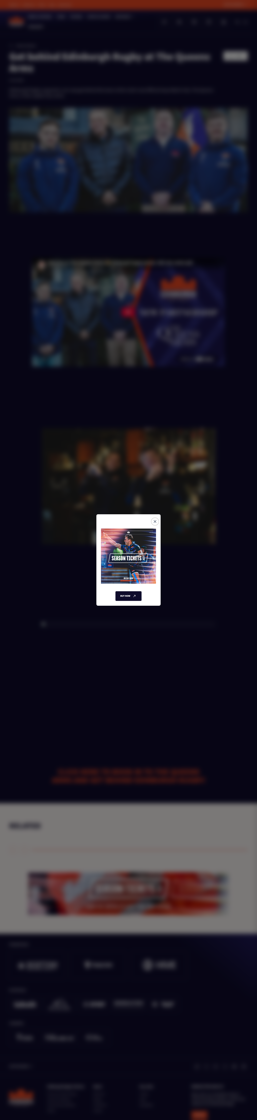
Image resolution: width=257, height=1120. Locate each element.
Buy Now (125, 596)
